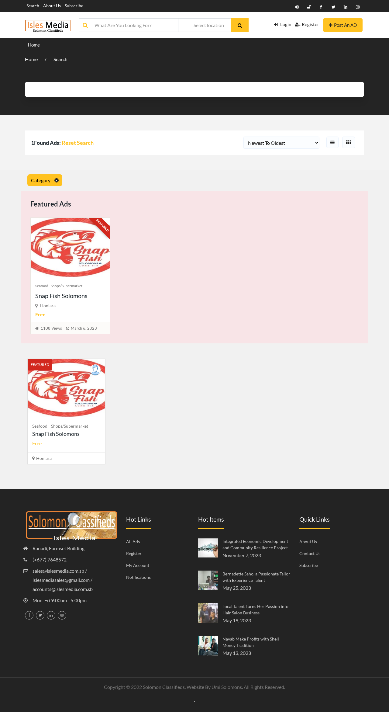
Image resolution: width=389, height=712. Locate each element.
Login (285, 24)
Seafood (41, 285)
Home (34, 44)
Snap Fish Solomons (61, 295)
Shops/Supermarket (66, 285)
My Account (137, 565)
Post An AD (345, 25)
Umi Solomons (227, 687)
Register (310, 24)
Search (32, 5)
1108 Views (51, 328)
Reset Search (78, 142)
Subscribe (74, 5)
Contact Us (309, 553)
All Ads (133, 541)
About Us (52, 5)
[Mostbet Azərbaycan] (194, 700)
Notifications (138, 577)
